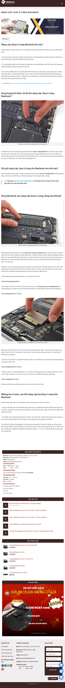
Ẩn (8, 39)
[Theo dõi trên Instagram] (5, 665)
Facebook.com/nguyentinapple (30, 661)
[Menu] (62, 3)
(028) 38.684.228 (27, 650)
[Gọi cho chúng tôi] (8, 665)
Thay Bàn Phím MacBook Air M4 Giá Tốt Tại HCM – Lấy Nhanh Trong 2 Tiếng (31, 531)
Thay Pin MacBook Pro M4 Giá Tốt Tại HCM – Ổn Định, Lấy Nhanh (28, 517)
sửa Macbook (41, 429)
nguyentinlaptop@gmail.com (27, 658)
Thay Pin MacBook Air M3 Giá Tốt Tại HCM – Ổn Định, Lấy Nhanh (27, 510)
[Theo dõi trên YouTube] (2, 669)
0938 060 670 (24, 655)
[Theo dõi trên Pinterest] (11, 665)
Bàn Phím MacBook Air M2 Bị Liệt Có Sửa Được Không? (25, 503)
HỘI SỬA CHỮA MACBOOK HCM (24, 181)
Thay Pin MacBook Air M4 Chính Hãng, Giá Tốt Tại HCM (25, 524)
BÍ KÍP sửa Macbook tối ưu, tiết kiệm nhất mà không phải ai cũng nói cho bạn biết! (31, 83)
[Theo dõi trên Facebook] (2, 665)
